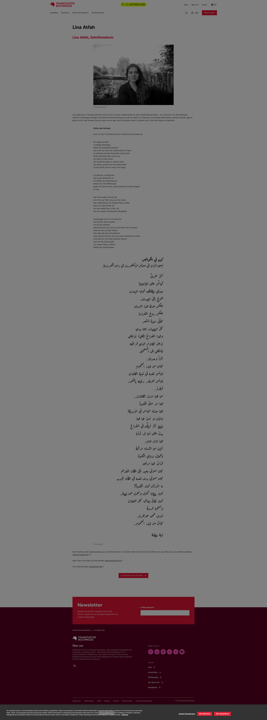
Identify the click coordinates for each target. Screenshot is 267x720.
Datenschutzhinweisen (106, 713)
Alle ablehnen (204, 714)
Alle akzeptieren (222, 714)
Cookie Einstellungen (187, 714)
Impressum (125, 715)
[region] (133, 712)
